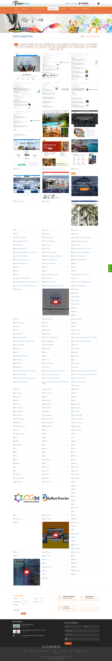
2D (61, 49)
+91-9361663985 (73, 3)
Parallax (52, 49)
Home (82, 36)
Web (58, 44)
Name (15, 598)
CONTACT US (18, 12)
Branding (93, 46)
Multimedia (31, 44)
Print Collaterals (79, 46)
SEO (87, 44)
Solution (36, 601)
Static (82, 44)
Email (35, 598)
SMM (58, 49)
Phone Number (17, 601)
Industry (74, 9)
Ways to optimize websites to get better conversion (34, 630)
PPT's (70, 46)
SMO (54, 46)
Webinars (63, 651)
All (16, 44)
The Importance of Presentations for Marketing (33, 635)
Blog (70, 651)
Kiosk (21, 46)
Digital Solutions (39, 9)
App (36, 46)
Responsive (93, 44)
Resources (85, 9)
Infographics (65, 44)
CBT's (40, 44)
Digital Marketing (62, 46)
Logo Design (42, 46)
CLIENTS (64, 9)
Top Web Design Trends (27, 624)
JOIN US (86, 651)
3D (36, 44)
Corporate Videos (49, 44)
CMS (49, 46)
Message (16, 604)
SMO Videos (22, 44)
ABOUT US (25, 9)
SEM (17, 46)
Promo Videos (29, 46)
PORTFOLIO (53, 9)
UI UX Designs (74, 44)
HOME (16, 8)
